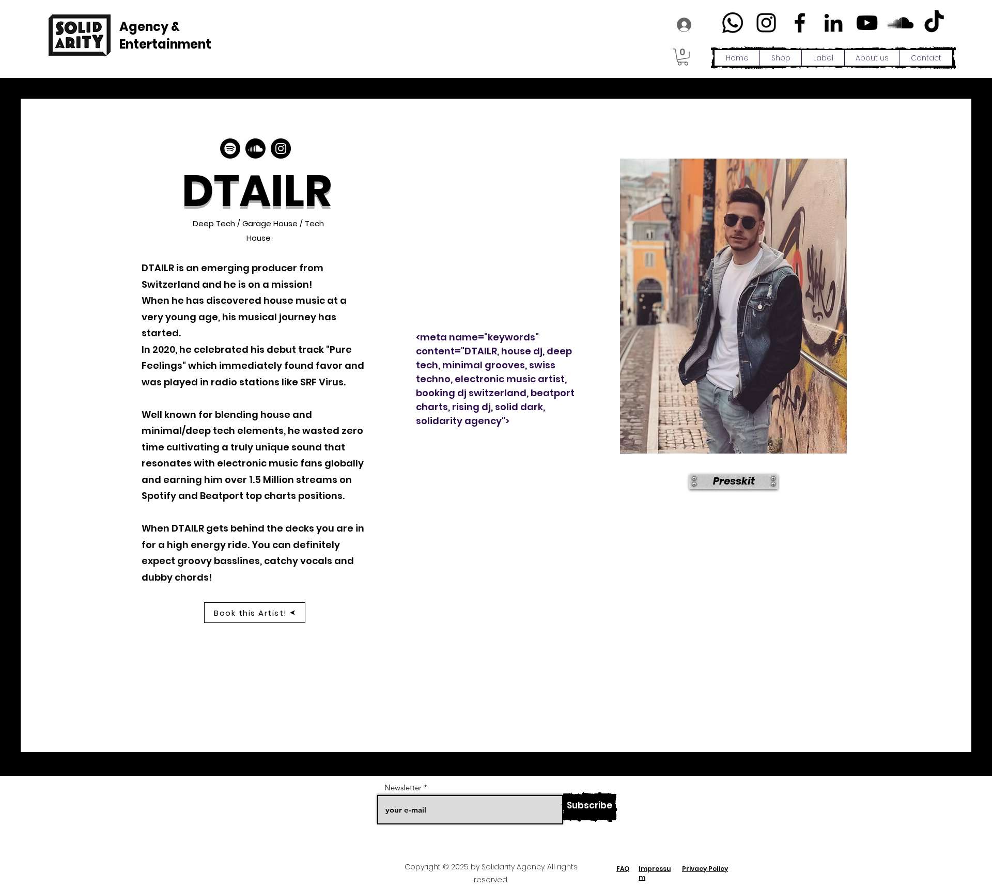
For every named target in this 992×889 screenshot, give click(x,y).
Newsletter (403, 787)
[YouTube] (867, 23)
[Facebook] (800, 23)
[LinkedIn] (833, 23)
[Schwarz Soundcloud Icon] (900, 23)
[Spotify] (230, 148)
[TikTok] (934, 23)
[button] (683, 57)
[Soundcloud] (255, 148)
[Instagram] (766, 23)
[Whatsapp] (733, 23)
